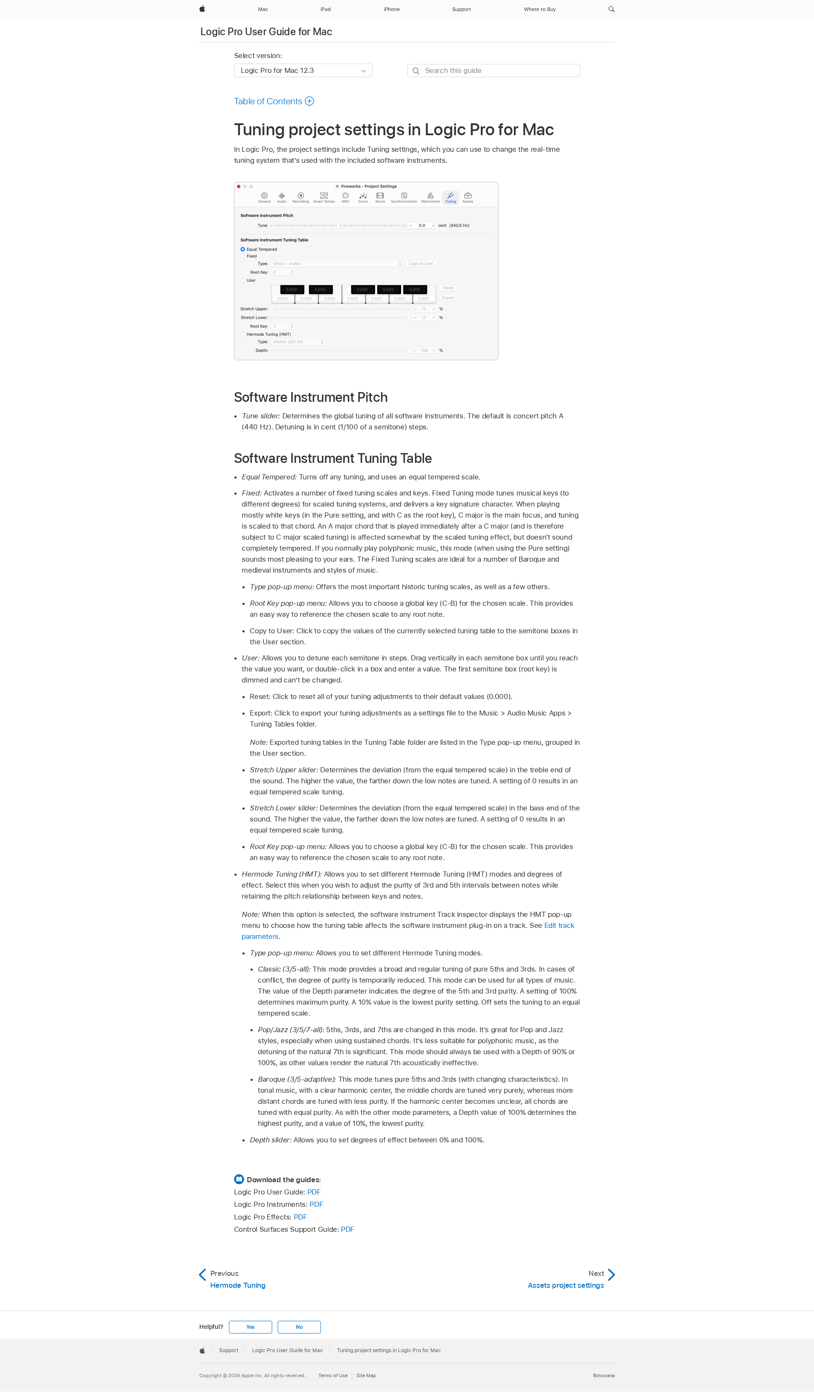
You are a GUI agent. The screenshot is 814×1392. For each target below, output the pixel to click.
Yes (250, 1327)
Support (228, 1350)
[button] (611, 9)
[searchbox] (493, 70)
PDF (314, 1192)
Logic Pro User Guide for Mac (266, 31)
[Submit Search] (416, 71)
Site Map (366, 1375)
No (299, 1327)
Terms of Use (333, 1375)
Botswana (604, 1375)
